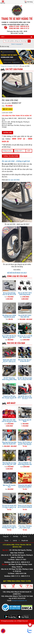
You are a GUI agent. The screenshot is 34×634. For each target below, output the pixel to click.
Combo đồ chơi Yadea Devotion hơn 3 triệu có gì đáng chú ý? (9, 527)
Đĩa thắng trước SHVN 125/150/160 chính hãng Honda (9, 316)
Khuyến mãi (25, 540)
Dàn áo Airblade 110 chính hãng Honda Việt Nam (25, 464)
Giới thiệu (15, 536)
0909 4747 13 (18, 139)
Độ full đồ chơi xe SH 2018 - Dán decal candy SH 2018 (25, 397)
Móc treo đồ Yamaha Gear (9, 486)
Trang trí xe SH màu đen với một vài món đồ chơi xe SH (9, 397)
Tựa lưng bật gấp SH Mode (25, 420)
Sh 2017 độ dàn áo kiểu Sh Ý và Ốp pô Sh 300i (25, 378)
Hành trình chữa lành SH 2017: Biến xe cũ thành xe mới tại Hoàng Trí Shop (9, 362)
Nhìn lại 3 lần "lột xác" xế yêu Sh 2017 (25, 360)
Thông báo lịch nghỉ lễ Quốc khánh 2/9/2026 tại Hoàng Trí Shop (25, 486)
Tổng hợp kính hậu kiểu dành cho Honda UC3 (9, 443)
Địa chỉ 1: (6, 550)
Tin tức (6, 540)
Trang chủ (3, 66)
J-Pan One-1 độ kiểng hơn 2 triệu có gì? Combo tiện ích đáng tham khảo (25, 528)
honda (10, 66)
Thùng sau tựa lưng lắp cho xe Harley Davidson (25, 506)
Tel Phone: (11, 559)
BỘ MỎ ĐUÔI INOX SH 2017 (17, 273)
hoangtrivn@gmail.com (19, 600)
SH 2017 (16, 66)
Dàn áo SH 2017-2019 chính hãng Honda (25, 293)
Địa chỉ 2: (5, 564)
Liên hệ (15, 540)
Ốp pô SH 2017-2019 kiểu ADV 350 (24, 316)
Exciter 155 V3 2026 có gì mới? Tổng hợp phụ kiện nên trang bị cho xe (25, 444)
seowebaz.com (12, 621)
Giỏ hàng (30, 2)
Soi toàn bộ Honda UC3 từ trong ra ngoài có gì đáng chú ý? (9, 507)
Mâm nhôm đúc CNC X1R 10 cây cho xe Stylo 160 (9, 421)
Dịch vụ (25, 536)
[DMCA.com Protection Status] (26, 607)
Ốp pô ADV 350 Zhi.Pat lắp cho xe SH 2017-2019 (9, 337)
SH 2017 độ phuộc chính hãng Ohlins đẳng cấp (9, 379)
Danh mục (2, 2)
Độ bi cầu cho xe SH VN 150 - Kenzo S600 (25, 336)
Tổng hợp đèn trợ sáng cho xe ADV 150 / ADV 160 (9, 464)
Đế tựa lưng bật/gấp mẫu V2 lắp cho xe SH (9, 293)
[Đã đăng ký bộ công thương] (11, 607)
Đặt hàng (8, 109)
